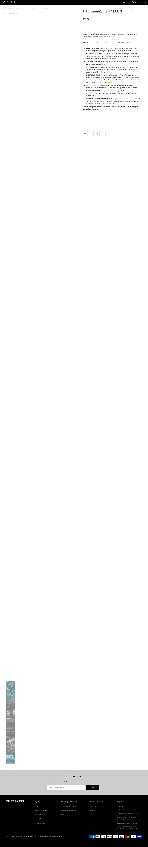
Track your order (10, 13)
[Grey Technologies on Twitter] (4, 2)
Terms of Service (39, 823)
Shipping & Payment (40, 811)
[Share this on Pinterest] (97, 133)
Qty (84, 23)
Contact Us (92, 806)
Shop (10, 8)
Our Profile (32, 8)
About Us (92, 811)
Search (36, 806)
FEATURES (86, 42)
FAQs (63, 815)
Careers (91, 815)
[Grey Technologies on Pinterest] (7, 2)
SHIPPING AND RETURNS (122, 42)
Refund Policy (38, 815)
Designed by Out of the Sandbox (34, 836)
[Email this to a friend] (103, 133)
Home (5, 8)
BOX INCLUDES (101, 42)
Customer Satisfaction (68, 811)
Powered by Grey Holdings (53, 836)
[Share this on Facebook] (91, 133)
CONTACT (44, 8)
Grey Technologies (75, 7)
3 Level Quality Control (68, 806)
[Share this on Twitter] (85, 133)
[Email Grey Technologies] (14, 2)
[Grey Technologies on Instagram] (11, 2)
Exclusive (20, 8)
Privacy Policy (38, 819)
